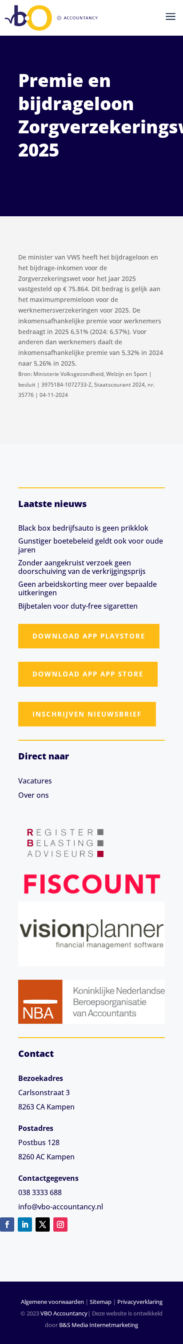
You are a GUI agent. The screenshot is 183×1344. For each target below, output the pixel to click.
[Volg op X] (43, 1224)
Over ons (33, 795)
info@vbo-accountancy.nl (60, 1207)
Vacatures (35, 781)
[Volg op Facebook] (7, 1224)
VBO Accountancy (64, 1313)
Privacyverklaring (140, 1302)
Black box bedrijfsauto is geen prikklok (83, 528)
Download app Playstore (88, 635)
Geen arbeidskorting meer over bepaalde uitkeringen (87, 588)
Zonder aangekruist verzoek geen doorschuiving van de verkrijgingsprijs (82, 567)
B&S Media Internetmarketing (98, 1325)
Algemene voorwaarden (52, 1302)
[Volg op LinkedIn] (25, 1224)
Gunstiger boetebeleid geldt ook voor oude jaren (90, 545)
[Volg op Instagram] (60, 1224)
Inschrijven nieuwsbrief (87, 713)
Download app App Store (87, 673)
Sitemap (100, 1302)
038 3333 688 (40, 1192)
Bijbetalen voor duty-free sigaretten (78, 606)
